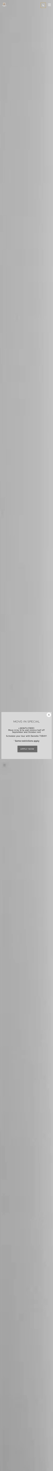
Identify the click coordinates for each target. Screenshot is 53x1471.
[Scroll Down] (26, 760)
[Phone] (43, 5)
